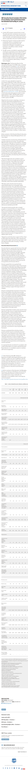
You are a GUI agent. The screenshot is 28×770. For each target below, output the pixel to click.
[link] (3, 14)
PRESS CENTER (4, 739)
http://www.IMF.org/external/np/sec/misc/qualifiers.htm (14, 379)
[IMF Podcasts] (16, 768)
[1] (17, 66)
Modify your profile (22, 752)
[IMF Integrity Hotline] (13, 1)
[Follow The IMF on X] (1, 1)
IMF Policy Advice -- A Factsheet (7, 720)
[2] (2, 370)
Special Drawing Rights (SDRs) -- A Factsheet (10, 724)
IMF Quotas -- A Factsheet (6, 722)
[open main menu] (26, 2)
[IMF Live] (23, 768)
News (3, 709)
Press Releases (4, 727)
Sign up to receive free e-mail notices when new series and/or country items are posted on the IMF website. (12, 748)
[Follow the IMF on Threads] (6, 1)
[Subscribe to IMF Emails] (11, 1)
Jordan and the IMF (5, 717)
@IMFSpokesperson (7, 703)
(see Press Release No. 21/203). (11, 91)
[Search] (26, 6)
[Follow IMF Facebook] (2, 1)
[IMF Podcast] (10, 1)
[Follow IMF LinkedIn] (7, 768)
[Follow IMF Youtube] (8, 1)
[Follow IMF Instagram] (5, 1)
